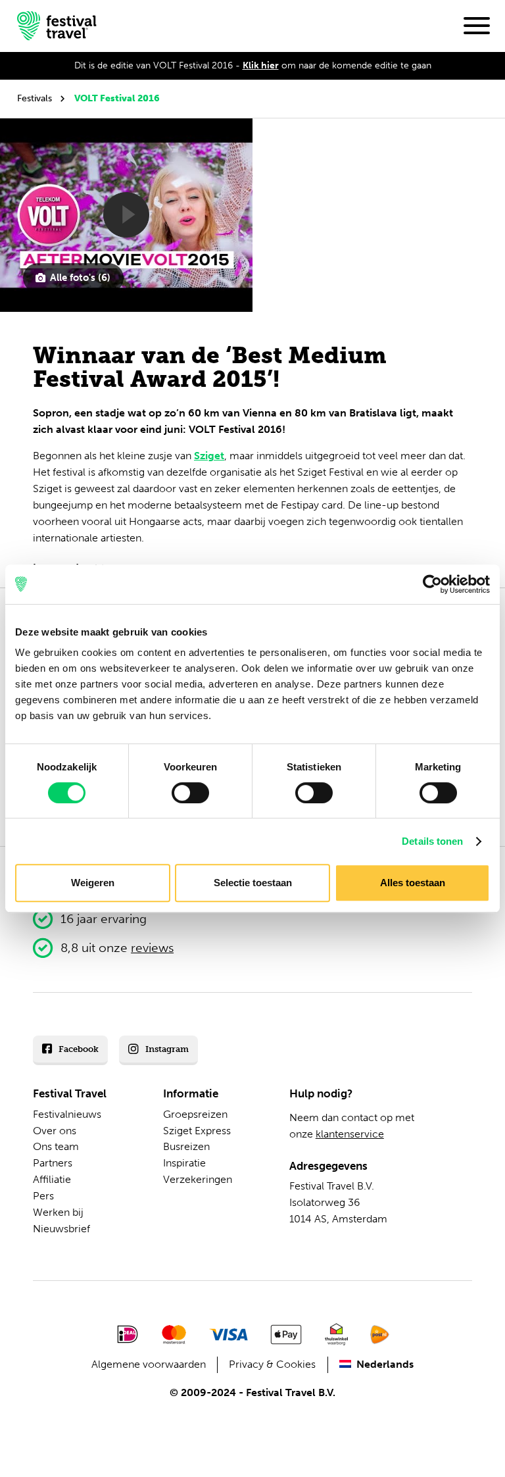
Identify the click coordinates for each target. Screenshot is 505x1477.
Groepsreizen (195, 1114)
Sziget (209, 455)
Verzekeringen (197, 1179)
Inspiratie (184, 1163)
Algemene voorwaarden (148, 1364)
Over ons (54, 1130)
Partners (52, 1163)
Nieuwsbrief (61, 1228)
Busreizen (186, 1146)
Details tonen (432, 841)
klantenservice (350, 1134)
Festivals (34, 98)
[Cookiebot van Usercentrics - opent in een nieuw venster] (432, 584)
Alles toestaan (412, 882)
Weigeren (92, 882)
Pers (43, 1195)
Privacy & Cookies (272, 1364)
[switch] (190, 792)
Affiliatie (52, 1179)
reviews (152, 947)
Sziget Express (197, 1130)
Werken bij (58, 1212)
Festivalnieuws (67, 1114)
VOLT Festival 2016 (117, 98)
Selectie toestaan (253, 882)
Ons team (56, 1146)
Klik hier (261, 65)
